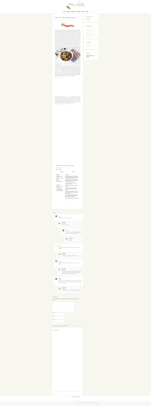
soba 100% (67, 96)
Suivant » (81, 210)
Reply (81, 219)
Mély (55, 69)
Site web (53, 319)
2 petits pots (59, 70)
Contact (87, 11)
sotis (59, 260)
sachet (62, 43)
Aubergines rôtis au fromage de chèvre (66, 392)
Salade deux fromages (89, 34)
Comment (53, 300)
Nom (53, 312)
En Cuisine (68, 11)
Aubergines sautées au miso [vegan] (58, 391)
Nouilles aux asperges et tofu (90, 35)
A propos (83, 11)
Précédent (53, 210)
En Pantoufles (78, 11)
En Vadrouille (73, 11)
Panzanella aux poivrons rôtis (75, 391)
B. (58, 215)
